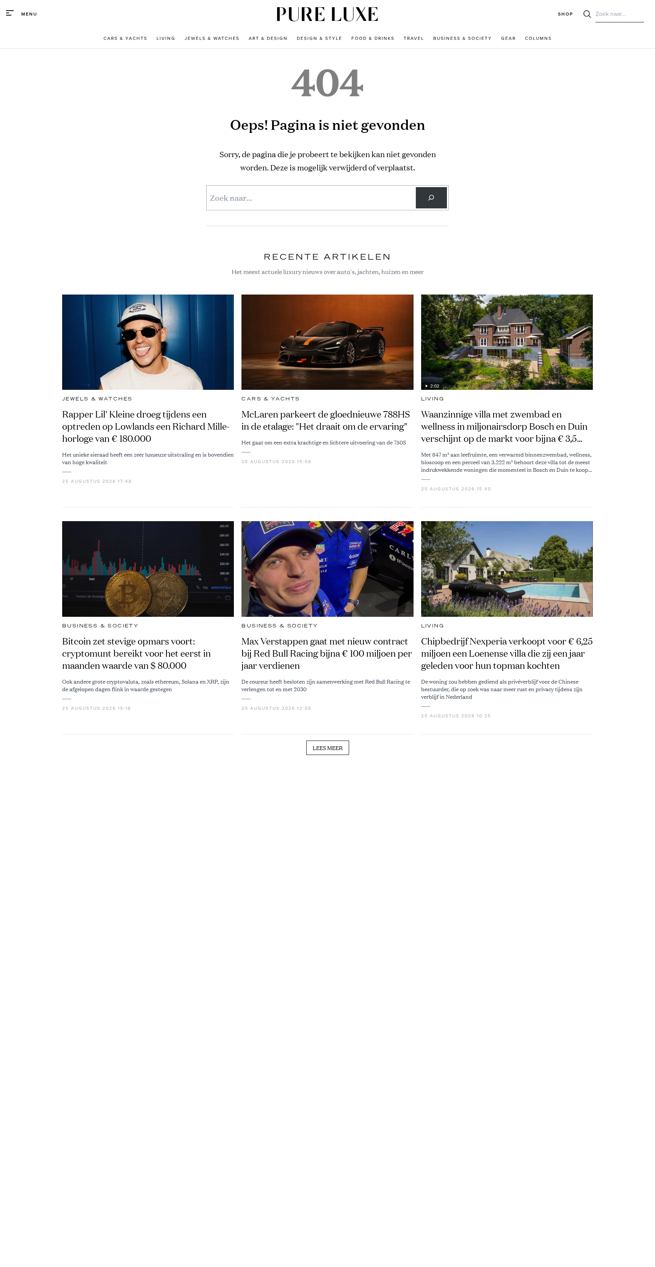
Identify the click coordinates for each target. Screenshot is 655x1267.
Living (432, 399)
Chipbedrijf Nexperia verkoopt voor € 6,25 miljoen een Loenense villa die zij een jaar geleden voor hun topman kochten (507, 653)
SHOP (565, 14)
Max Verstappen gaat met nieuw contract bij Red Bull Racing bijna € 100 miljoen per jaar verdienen (326, 653)
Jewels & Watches (97, 399)
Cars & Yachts (270, 399)
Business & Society (100, 626)
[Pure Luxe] (327, 14)
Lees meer (328, 748)
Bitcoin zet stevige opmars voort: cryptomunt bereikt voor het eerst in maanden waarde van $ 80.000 (136, 653)
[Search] (431, 197)
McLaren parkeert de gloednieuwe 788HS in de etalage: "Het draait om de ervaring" (325, 420)
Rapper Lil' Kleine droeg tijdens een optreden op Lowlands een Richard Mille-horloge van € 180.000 (146, 426)
